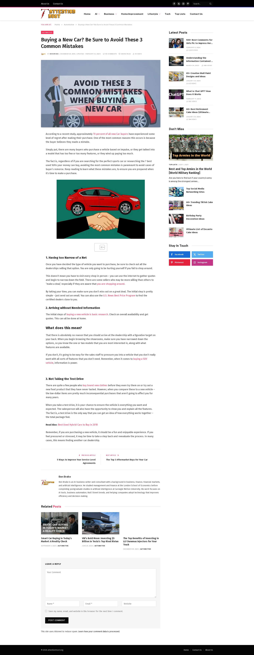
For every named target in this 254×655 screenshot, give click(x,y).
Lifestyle (153, 14)
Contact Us (58, 4)
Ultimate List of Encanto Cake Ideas (199, 231)
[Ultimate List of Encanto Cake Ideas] (176, 232)
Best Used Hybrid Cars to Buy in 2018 (78, 424)
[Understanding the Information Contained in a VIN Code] (176, 61)
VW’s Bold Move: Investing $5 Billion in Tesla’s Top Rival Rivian (100, 540)
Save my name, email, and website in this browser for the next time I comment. (86, 611)
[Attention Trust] (59, 14)
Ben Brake (54, 54)
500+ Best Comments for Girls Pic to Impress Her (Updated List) (199, 42)
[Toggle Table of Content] (100, 247)
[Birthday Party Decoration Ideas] (176, 219)
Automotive (47, 32)
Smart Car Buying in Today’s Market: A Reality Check (56, 540)
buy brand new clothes (95, 385)
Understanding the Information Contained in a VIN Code (199, 60)
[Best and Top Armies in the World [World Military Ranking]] (191, 148)
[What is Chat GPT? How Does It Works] (176, 94)
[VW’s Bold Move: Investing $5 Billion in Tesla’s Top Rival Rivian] (100, 523)
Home (87, 14)
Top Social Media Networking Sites (195, 190)
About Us (45, 4)
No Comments (111, 54)
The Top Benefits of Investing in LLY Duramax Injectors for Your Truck (141, 541)
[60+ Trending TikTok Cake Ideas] (176, 205)
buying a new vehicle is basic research (87, 314)
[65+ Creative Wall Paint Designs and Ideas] (176, 76)
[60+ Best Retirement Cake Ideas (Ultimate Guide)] (176, 112)
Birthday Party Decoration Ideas (195, 217)
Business (109, 14)
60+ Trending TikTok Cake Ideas (199, 204)
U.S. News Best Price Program (119, 295)
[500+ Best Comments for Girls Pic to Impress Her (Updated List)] (176, 43)
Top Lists (180, 14)
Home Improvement (132, 14)
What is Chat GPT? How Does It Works (198, 93)
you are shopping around (111, 284)
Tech (167, 14)
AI (96, 14)
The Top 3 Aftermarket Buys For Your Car (127, 459)
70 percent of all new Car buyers (110, 134)
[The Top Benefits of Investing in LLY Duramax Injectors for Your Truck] (141, 523)
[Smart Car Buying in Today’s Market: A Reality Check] (59, 523)
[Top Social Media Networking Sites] (176, 192)
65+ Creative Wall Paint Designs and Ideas (198, 75)
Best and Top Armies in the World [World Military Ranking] (190, 171)
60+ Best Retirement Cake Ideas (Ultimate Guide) (197, 111)
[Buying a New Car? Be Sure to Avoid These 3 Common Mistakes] (100, 93)
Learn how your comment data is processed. (99, 631)
